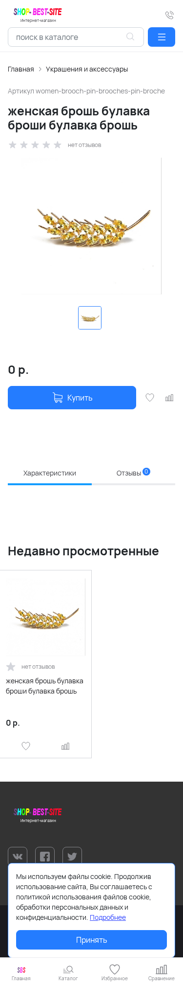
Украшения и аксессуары (87, 68)
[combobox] (76, 37)
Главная (21, 68)
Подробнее (108, 917)
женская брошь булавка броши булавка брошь (44, 685)
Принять (91, 939)
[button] (161, 37)
